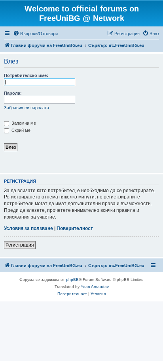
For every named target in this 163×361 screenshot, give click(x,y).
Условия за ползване (28, 228)
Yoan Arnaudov (95, 286)
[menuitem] (35, 33)
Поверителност (75, 228)
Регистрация (20, 245)
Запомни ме (23, 123)
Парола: (13, 93)
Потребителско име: (26, 75)
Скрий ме (20, 130)
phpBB (72, 279)
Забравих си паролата (26, 107)
